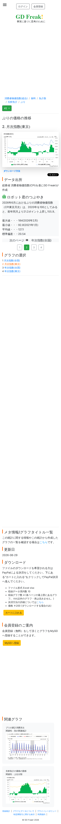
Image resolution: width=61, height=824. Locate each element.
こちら (44, 542)
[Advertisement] (30, 57)
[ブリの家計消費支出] (28, 746)
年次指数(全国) (12, 267)
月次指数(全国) (12, 260)
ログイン (23, 6)
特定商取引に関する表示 (24, 814)
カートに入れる (13, 612)
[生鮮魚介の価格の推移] (28, 789)
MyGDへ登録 (12, 642)
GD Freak (29, 16)
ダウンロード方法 (12, 171)
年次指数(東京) (12, 271)
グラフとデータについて (23, 811)
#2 (6, 108)
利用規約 (41, 814)
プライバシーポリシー (46, 811)
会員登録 (38, 6)
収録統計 (6, 811)
